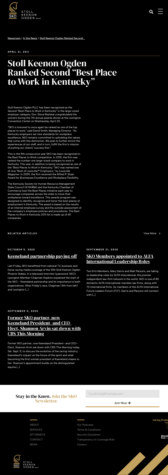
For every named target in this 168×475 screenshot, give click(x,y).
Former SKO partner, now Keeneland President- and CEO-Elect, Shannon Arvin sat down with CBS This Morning (44, 325)
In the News (30, 38)
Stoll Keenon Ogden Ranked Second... (62, 38)
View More (150, 233)
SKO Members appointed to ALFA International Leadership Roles (119, 258)
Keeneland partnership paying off (42, 256)
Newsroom (14, 38)
